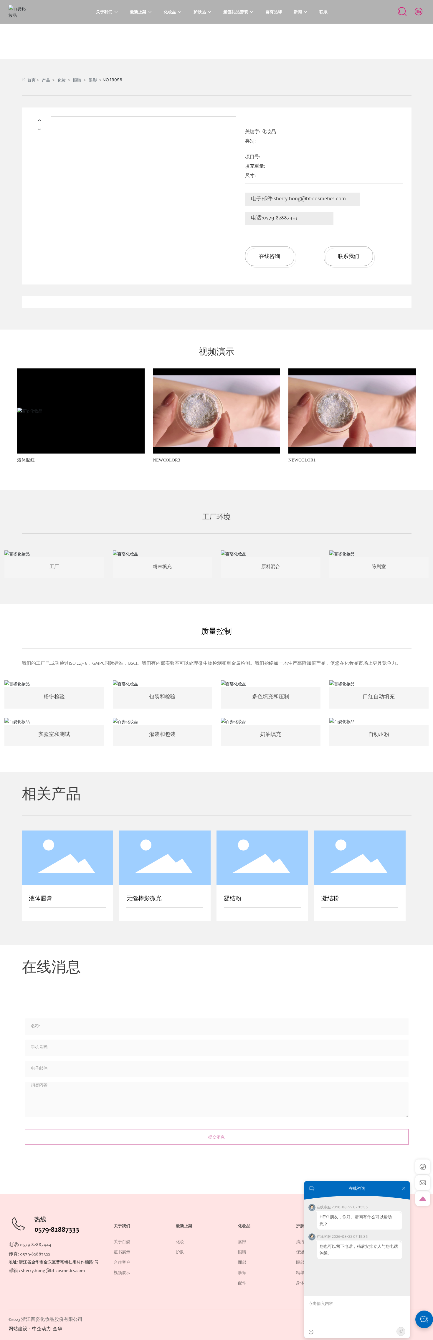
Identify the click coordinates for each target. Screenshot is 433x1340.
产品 (46, 79)
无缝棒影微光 (144, 899)
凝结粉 (233, 899)
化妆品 (269, 132)
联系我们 (348, 256)
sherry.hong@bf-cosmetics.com (310, 199)
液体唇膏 (40, 899)
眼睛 (77, 79)
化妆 (61, 79)
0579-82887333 (280, 218)
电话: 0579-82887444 (30, 1245)
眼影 (93, 79)
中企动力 (41, 1329)
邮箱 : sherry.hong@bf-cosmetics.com (47, 1270)
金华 (57, 1329)
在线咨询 (269, 256)
